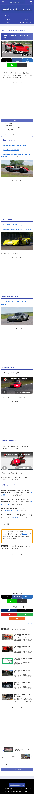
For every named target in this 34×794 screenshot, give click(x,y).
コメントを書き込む (17, 769)
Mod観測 (5, 546)
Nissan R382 (8, 125)
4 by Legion (22, 145)
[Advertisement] (17, 100)
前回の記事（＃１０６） (12, 510)
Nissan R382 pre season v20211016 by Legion (17, 229)
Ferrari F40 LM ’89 (10, 132)
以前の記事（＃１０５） (16, 517)
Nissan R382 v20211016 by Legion (13, 225)
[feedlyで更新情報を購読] (25, 614)
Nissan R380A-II (9, 123)
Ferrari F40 (12, 546)
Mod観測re (28, 546)
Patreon (24, 534)
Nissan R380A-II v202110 (10, 145)
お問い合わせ (8, 788)
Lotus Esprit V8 (9, 130)
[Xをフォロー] (25, 610)
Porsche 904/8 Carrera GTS (12, 127)
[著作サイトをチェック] (9, 610)
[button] (22, 65)
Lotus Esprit (20, 546)
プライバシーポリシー (25, 788)
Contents (14, 120)
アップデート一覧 (9, 134)
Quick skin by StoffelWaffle (11, 150)
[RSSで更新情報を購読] (17, 618)
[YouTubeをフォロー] (9, 614)
